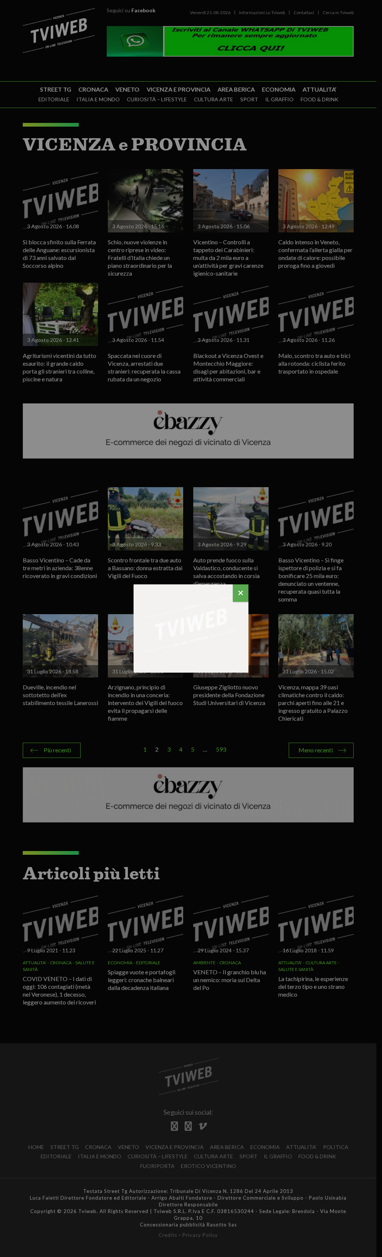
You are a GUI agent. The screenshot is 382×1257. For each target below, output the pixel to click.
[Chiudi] (240, 593)
